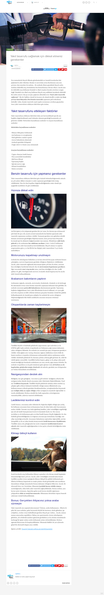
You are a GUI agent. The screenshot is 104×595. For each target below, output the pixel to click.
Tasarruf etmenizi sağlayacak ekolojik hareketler (37, 529)
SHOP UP (36, 2)
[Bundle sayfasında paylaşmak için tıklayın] (65, 69)
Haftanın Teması (19, 49)
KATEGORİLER (20, 2)
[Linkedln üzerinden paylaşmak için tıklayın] (56, 69)
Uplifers (16, 65)
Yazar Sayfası (66, 583)
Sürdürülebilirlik (29, 49)
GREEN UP (9, 49)
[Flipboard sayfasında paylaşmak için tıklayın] (62, 69)
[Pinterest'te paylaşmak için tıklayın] (59, 69)
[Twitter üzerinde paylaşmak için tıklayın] (48, 69)
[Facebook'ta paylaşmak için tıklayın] (37, 69)
